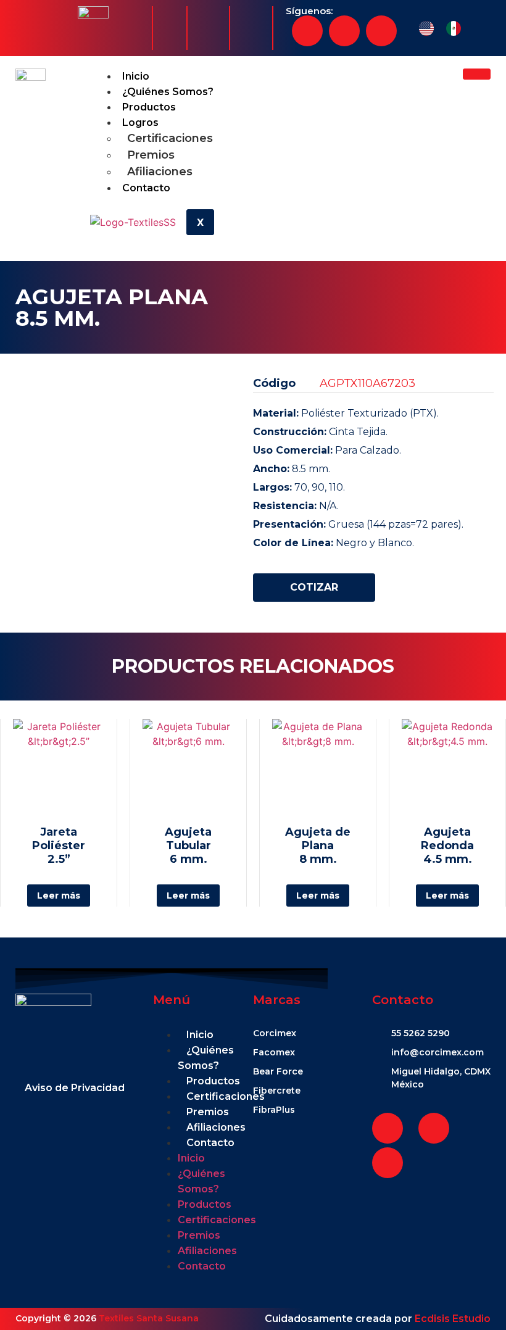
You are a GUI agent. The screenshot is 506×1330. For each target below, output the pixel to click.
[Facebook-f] (307, 30)
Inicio (135, 76)
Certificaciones (170, 138)
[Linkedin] (381, 30)
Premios (151, 155)
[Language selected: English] (446, 28)
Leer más (58, 895)
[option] (456, 28)
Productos (149, 107)
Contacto (146, 188)
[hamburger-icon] (477, 74)
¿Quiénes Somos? (168, 92)
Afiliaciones (160, 171)
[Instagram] (344, 30)
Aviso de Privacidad (75, 1088)
